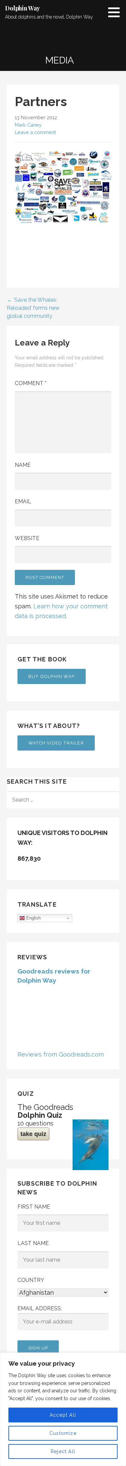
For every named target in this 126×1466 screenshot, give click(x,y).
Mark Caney (28, 125)
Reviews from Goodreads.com (60, 1054)
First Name (33, 1207)
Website (27, 538)
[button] (116, 12)
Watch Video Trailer (56, 742)
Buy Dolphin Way (51, 676)
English (33, 917)
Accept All (63, 1415)
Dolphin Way (22, 8)
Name (23, 465)
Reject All (63, 1451)
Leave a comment (35, 132)
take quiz (33, 1134)
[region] (63, 1409)
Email (23, 501)
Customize (63, 1433)
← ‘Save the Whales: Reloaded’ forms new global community (33, 308)
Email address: (39, 1308)
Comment (30, 383)
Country (30, 1280)
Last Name (33, 1243)
